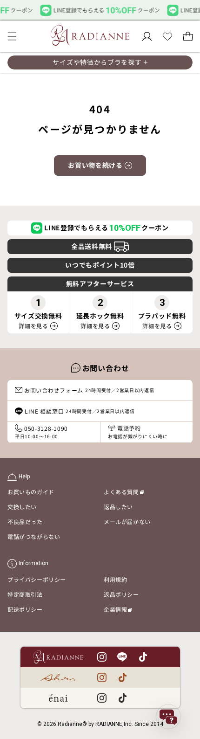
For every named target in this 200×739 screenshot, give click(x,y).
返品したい (118, 507)
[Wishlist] (167, 36)
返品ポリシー (121, 594)
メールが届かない (127, 521)
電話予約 (137, 432)
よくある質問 (124, 493)
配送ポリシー (25, 609)
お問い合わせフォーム (89, 390)
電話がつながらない (33, 536)
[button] (12, 36)
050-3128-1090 (41, 432)
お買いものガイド (30, 492)
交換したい (22, 507)
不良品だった (25, 521)
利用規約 (115, 579)
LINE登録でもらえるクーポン (106, 228)
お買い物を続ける (95, 165)
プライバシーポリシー (36, 579)
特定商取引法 (25, 594)
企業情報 (118, 611)
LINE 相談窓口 (80, 411)
